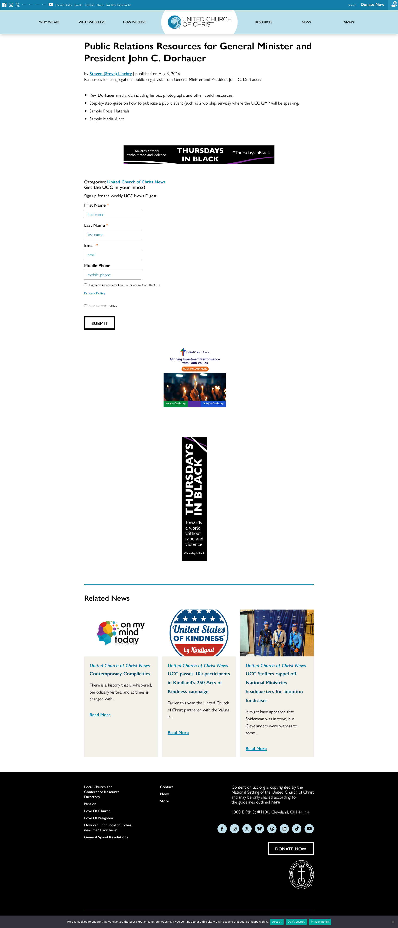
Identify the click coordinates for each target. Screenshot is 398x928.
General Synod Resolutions (106, 836)
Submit (100, 323)
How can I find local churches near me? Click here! (107, 827)
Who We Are (49, 22)
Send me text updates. (103, 306)
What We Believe (92, 22)
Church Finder (63, 4)
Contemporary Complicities (120, 673)
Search (352, 4)
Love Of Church (97, 810)
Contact (90, 4)
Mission (90, 803)
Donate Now (372, 4)
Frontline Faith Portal (118, 4)
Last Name (96, 224)
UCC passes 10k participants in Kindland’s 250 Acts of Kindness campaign (199, 682)
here (275, 802)
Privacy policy (320, 921)
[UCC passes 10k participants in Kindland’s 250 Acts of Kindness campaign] (199, 633)
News (165, 793)
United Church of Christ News (136, 181)
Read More (100, 714)
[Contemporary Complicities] (121, 633)
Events (78, 4)
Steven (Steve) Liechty (111, 73)
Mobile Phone (97, 265)
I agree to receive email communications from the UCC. (125, 285)
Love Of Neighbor (99, 817)
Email (91, 245)
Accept (277, 921)
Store (100, 4)
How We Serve (134, 22)
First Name (96, 204)
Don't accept (296, 921)
